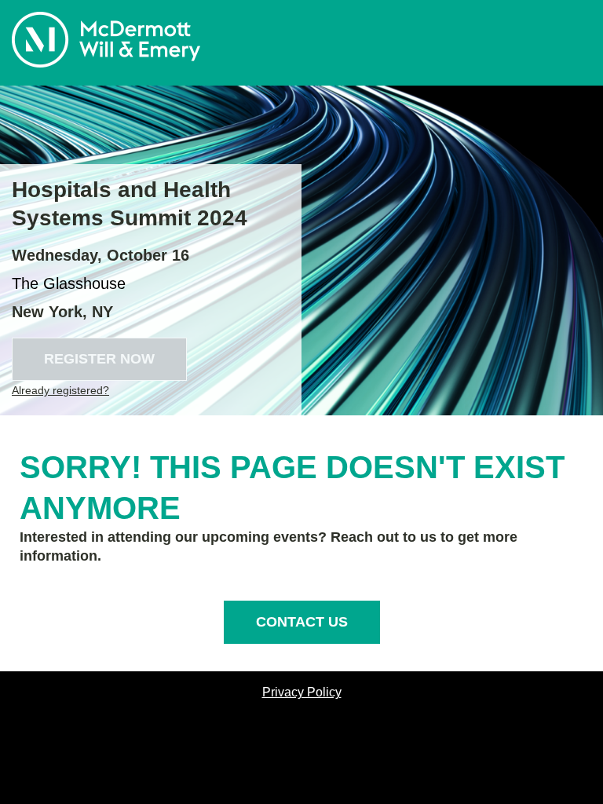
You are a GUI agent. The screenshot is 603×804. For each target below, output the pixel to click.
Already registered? (60, 390)
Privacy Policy (302, 692)
